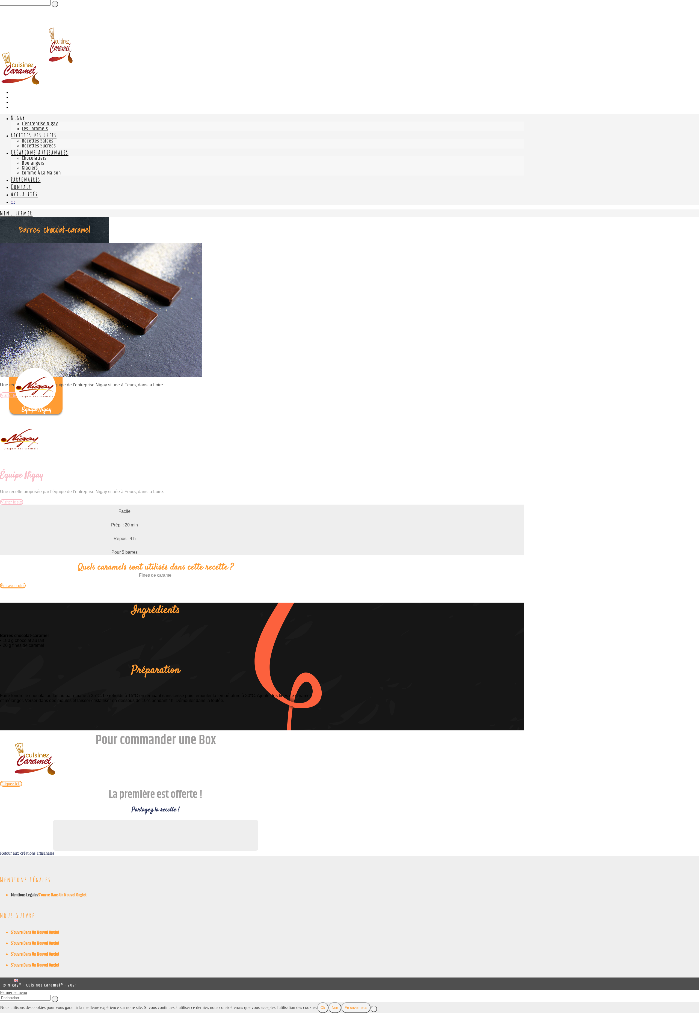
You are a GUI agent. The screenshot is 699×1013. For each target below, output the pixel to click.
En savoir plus (356, 1008)
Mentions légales (24, 895)
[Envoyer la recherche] (55, 999)
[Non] (374, 1009)
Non (335, 1008)
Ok (323, 1008)
